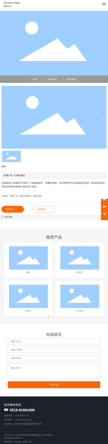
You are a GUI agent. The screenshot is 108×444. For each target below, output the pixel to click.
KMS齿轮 (80, 311)
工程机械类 (52, 79)
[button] (45, 317)
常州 (25, 442)
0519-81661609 (22, 410)
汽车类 (35, 79)
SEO (30, 442)
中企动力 (18, 442)
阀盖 (28, 272)
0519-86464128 (22, 415)
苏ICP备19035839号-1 (13, 438)
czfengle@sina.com (23, 420)
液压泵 (79, 272)
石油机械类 (71, 79)
